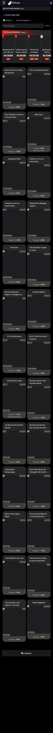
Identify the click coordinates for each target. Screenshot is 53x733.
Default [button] (8, 20)
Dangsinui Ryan (14, 159)
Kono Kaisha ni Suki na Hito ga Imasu (14, 115)
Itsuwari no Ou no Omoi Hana (36, 160)
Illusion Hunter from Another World (37, 382)
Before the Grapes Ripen (12, 515)
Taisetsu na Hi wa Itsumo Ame (12, 204)
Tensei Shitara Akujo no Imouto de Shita (38, 559)
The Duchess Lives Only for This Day (12, 604)
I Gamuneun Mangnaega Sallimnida (10, 470)
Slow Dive (14, 247)
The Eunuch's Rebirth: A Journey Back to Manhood (38, 515)
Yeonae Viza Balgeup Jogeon (38, 204)
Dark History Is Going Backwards (14, 71)
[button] (11, 15)
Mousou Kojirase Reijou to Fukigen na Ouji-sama (13, 293)
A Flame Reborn (38, 292)
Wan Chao (39, 114)
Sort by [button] (22, 20)
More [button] (47, 25)
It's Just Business (14, 336)
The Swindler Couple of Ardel (37, 248)
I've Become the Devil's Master (14, 426)
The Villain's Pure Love (14, 558)
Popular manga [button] (15, 32)
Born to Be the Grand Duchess (38, 337)
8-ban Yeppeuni (38, 603)
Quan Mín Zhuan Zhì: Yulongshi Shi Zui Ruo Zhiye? (38, 470)
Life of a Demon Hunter (38, 70)
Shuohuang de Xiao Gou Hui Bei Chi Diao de (37, 426)
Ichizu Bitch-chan (14, 381)
